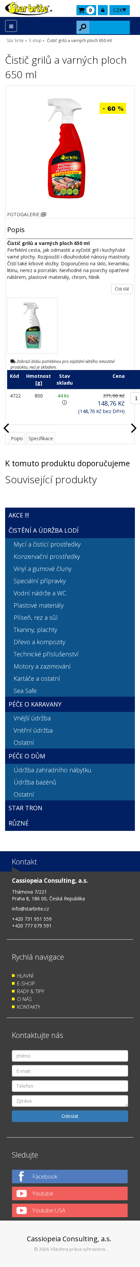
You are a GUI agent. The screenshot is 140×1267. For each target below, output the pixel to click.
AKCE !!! (18, 515)
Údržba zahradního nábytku (52, 770)
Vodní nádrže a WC (40, 593)
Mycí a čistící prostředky (47, 544)
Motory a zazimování (42, 666)
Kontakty (28, 1006)
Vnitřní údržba (33, 730)
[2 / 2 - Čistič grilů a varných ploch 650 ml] (32, 325)
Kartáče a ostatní (37, 678)
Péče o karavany (35, 704)
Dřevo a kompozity (39, 642)
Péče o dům (26, 756)
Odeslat (70, 1116)
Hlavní (25, 975)
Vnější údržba (32, 718)
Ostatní (24, 742)
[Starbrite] (28, 8)
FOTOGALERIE (24, 214)
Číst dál (122, 289)
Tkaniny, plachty (35, 630)
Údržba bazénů (35, 782)
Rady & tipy (30, 991)
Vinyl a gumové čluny (42, 569)
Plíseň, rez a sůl (36, 617)
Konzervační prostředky (47, 556)
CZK (117, 10)
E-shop (26, 983)
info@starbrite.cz (30, 908)
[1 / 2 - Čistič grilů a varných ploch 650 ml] (66, 148)
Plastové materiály (39, 605)
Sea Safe (25, 691)
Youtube (42, 1193)
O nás (24, 999)
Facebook (44, 1176)
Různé (18, 823)
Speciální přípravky (40, 581)
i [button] (64, 402)
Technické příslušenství (46, 654)
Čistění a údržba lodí (43, 530)
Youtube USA (48, 1210)
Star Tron (25, 808)
